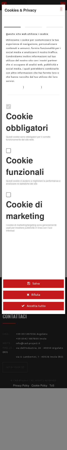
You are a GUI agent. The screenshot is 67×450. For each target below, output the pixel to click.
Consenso (12, 23)
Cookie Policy (33, 87)
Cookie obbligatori (27, 121)
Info (54, 23)
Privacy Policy (14, 87)
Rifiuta (34, 293)
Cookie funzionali (25, 165)
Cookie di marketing (25, 209)
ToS (45, 87)
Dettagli (33, 23)
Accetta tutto (34, 303)
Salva (34, 283)
